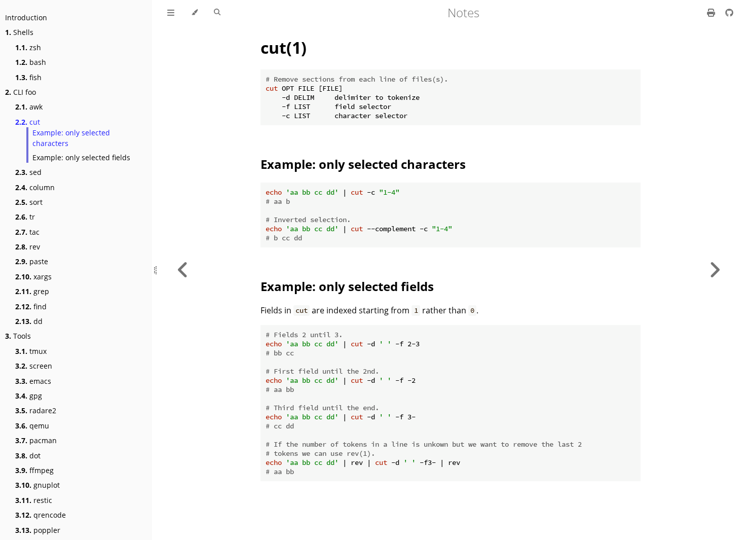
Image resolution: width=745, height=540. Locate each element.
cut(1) (283, 47)
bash (30, 62)
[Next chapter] (714, 270)
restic (33, 500)
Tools (18, 336)
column (35, 187)
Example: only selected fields (81, 157)
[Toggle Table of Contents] (171, 12)
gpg (28, 396)
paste (31, 261)
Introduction (26, 17)
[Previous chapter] (183, 270)
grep (32, 291)
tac (27, 232)
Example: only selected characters (71, 138)
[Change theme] (194, 12)
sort (29, 202)
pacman (36, 440)
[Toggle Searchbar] (217, 12)
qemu (32, 425)
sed (28, 172)
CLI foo (20, 92)
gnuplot (37, 485)
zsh (28, 47)
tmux (31, 351)
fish (28, 77)
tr (25, 217)
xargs (33, 276)
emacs (33, 381)
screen (33, 366)
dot (28, 455)
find (31, 306)
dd (29, 321)
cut (27, 122)
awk (29, 107)
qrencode (40, 515)
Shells (19, 32)
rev (27, 246)
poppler (37, 530)
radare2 (35, 410)
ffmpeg (34, 470)
